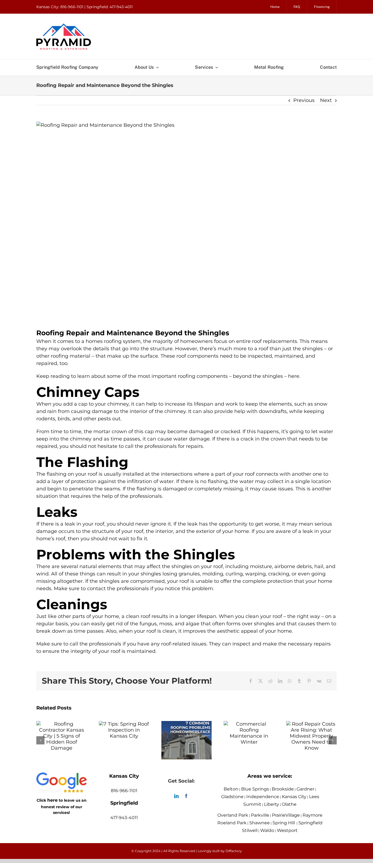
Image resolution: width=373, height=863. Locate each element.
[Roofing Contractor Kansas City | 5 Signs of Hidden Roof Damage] (61, 724)
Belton (231, 789)
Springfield (310, 822)
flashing (56, 474)
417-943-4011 (124, 817)
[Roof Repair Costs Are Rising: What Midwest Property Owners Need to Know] (311, 724)
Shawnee (259, 822)
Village (292, 815)
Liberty (271, 804)
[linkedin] (176, 796)
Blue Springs (255, 789)
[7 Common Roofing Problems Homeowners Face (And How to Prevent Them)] (186, 724)
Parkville (260, 815)
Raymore (312, 815)
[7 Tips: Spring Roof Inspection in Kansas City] (124, 724)
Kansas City (294, 796)
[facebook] (186, 796)
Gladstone (232, 796)
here (52, 800)
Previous (304, 100)
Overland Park (232, 815)
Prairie (278, 815)
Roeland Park (232, 822)
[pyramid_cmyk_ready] (63, 26)
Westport (287, 830)
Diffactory (234, 851)
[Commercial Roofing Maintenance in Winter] (249, 724)
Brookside (283, 789)
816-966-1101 (124, 790)
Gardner (305, 789)
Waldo (267, 830)
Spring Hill (284, 822)
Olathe (289, 804)
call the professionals (95, 644)
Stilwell (249, 830)
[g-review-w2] (61, 776)
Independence (262, 796)
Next (326, 100)
